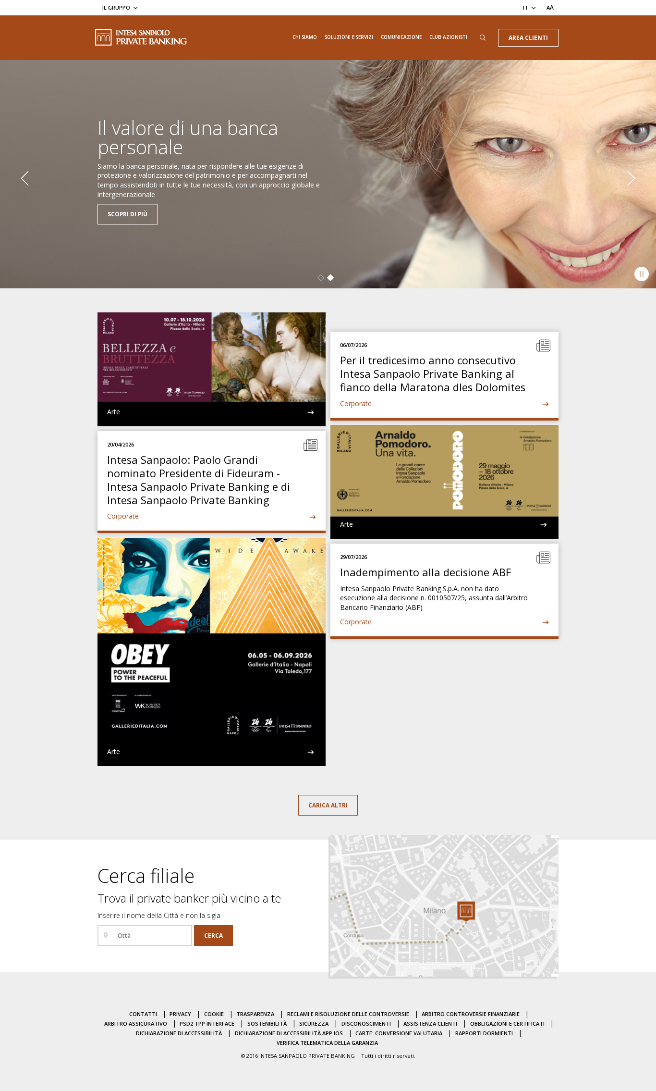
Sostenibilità (267, 1023)
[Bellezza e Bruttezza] (211, 369)
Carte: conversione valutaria (398, 1033)
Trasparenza (255, 1013)
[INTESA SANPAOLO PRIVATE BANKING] (141, 37)
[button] (24, 176)
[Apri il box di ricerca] (482, 38)
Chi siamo (304, 37)
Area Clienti (528, 37)
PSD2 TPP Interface (207, 1023)
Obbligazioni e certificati (507, 1023)
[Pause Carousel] (641, 274)
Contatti (143, 1013)
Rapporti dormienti (484, 1033)
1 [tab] (320, 277)
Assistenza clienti (430, 1023)
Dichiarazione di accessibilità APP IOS (289, 1033)
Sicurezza (313, 1023)
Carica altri (328, 805)
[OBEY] (211, 652)
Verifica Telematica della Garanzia (327, 1042)
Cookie (214, 1013)
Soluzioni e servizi (349, 37)
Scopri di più (127, 198)
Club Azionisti (448, 37)
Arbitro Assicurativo (135, 1023)
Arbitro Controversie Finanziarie (471, 1013)
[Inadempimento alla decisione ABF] (444, 590)
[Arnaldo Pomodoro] (444, 482)
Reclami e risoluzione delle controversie (348, 1013)
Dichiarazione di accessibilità (179, 1033)
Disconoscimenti (366, 1023)
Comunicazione (401, 37)
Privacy (180, 1013)
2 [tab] (330, 277)
